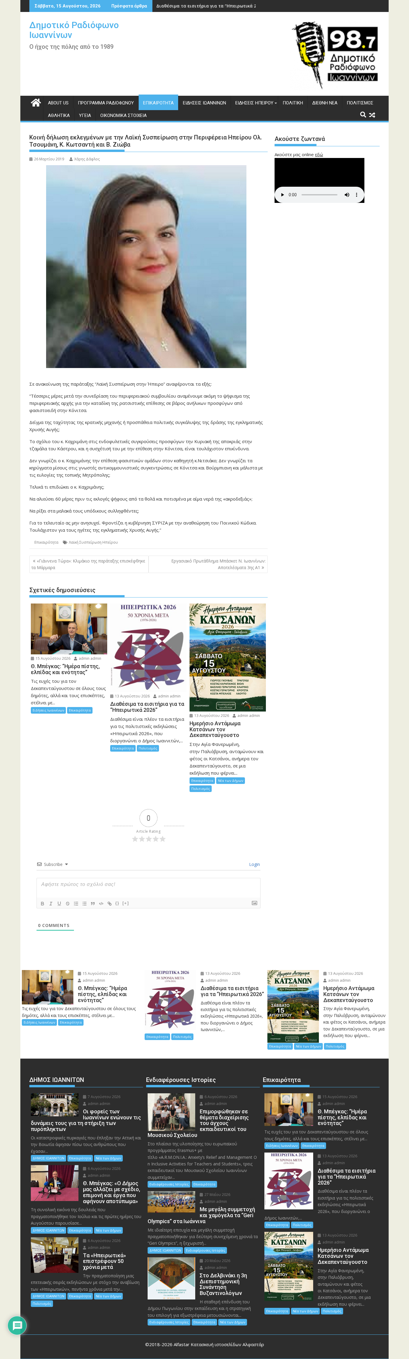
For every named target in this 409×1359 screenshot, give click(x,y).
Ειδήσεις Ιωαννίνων (204, 103)
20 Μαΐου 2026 (217, 1260)
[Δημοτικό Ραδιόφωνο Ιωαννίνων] (35, 102)
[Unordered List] (84, 903)
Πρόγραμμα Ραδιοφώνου (106, 103)
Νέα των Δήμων (230, 780)
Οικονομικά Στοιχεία (123, 115)
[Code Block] (101, 903)
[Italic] (51, 903)
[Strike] (67, 903)
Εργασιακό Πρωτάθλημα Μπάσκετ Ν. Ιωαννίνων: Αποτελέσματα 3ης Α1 (218, 564)
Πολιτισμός (360, 103)
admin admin (89, 658)
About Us (58, 103)
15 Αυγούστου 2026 (52, 658)
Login (254, 864)
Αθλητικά (59, 115)
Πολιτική (293, 103)
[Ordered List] (76, 903)
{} (117, 903)
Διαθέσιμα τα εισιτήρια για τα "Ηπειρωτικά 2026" (210, 6)
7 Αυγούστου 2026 (103, 1096)
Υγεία (85, 115)
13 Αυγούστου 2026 (132, 696)
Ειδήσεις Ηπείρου (254, 103)
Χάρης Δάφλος (87, 159)
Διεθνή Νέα (324, 103)
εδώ (319, 154)
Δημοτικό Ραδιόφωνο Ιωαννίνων (74, 30)
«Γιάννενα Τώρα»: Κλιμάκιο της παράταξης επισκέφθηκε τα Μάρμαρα (88, 564)
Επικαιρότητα (158, 103)
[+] (125, 903)
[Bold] (42, 903)
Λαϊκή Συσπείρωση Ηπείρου (93, 542)
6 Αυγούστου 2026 (103, 1168)
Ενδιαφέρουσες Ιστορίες (169, 1184)
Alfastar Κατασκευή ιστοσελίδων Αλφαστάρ (219, 1344)
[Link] (109, 903)
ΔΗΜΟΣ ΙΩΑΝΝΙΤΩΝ (48, 1158)
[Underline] (59, 903)
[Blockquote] (93, 903)
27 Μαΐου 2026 (217, 1194)
